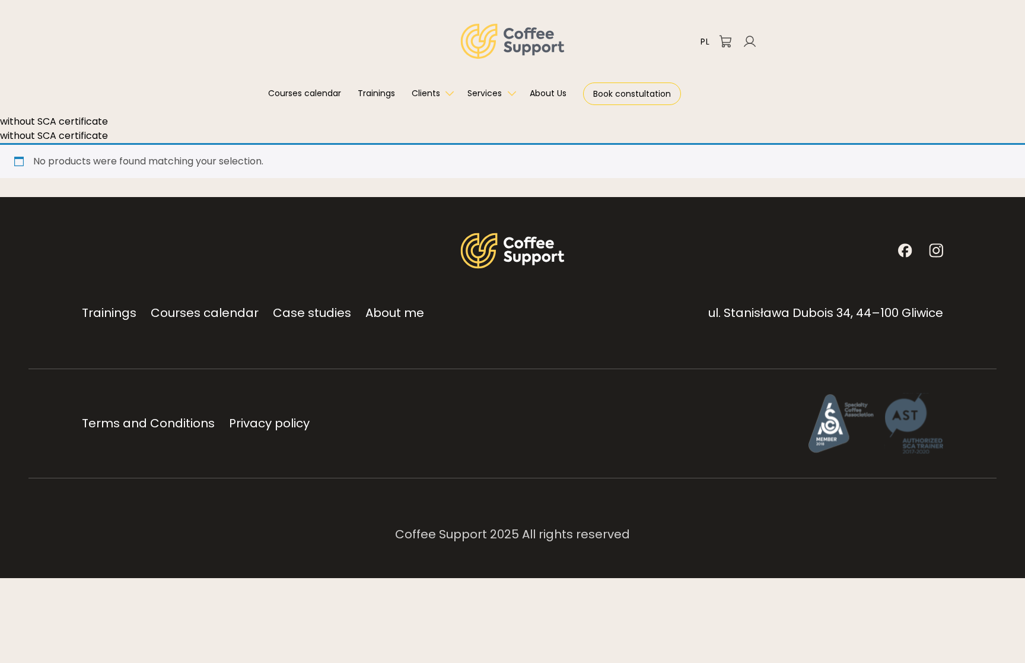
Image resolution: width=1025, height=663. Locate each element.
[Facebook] (905, 250)
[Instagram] (936, 250)
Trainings (376, 93)
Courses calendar (304, 93)
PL (705, 41)
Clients (426, 93)
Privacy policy (269, 423)
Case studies (312, 312)
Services (484, 93)
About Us (548, 93)
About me (394, 312)
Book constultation (632, 94)
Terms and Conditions (148, 423)
